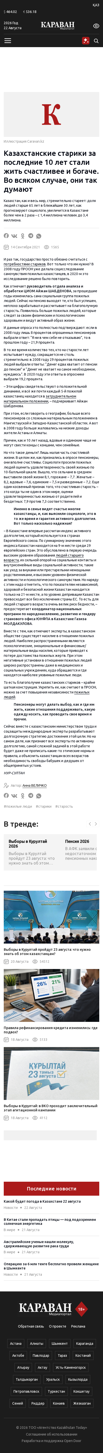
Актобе (18, 1355)
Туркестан (56, 1391)
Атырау (23, 1367)
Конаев (59, 1403)
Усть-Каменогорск (71, 1367)
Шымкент (60, 1344)
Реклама (78, 1326)
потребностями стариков (25, 264)
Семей (17, 1403)
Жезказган (82, 1403)
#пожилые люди (18, 806)
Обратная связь (31, 1326)
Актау (42, 1367)
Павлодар (41, 1355)
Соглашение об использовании (51, 1434)
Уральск (53, 1379)
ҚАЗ (96, 5)
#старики (44, 806)
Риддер (38, 1403)
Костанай (83, 1355)
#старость (64, 806)
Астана (16, 1344)
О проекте (57, 1326)
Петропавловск (26, 1391)
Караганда (84, 1344)
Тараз (62, 1355)
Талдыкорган (27, 1379)
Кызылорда (78, 1379)
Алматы (36, 1344)
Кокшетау (82, 1391)
